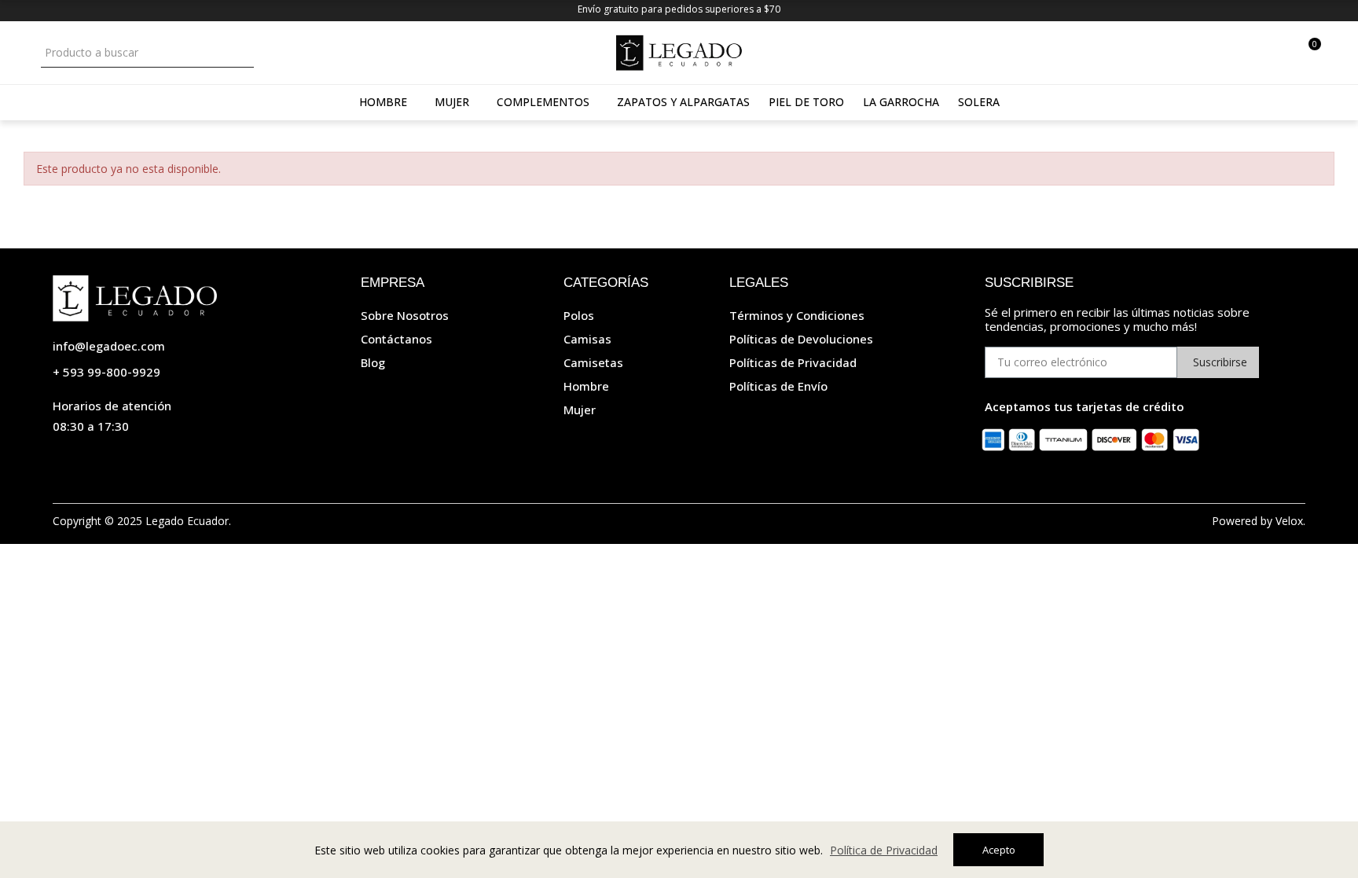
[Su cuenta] (1283, 52)
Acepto (998, 850)
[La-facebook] (92, 460)
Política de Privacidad (884, 850)
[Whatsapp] (123, 460)
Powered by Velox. (1258, 520)
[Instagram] (60, 460)
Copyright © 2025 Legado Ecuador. (142, 520)
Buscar (240, 53)
